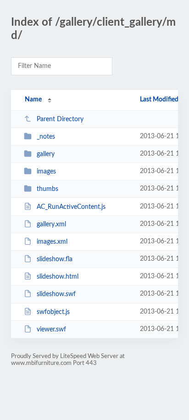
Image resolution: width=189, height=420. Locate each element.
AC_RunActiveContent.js (71, 207)
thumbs (47, 189)
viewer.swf (51, 329)
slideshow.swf (56, 294)
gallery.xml (51, 224)
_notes (46, 137)
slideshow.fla (54, 259)
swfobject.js (53, 312)
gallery (46, 154)
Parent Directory (60, 119)
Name (33, 99)
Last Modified (159, 99)
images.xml (52, 242)
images (46, 171)
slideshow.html (57, 277)
